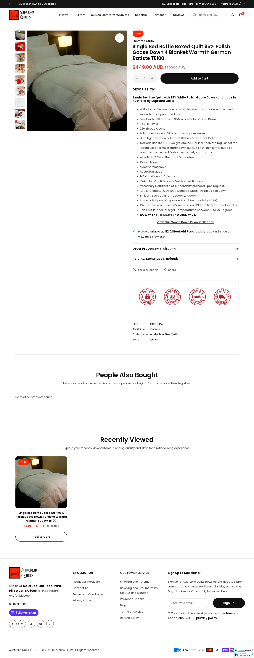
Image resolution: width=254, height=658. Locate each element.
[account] (233, 15)
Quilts (154, 339)
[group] (77, 81)
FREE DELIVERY (166, 215)
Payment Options (132, 599)
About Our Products (86, 582)
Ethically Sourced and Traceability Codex (168, 195)
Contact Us (81, 588)
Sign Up (228, 603)
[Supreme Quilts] (21, 15)
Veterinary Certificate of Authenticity (166, 186)
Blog (123, 605)
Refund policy (129, 618)
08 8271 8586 (18, 604)
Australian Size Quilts (164, 334)
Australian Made (151, 171)
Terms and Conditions (88, 594)
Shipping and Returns (134, 582)
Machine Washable (153, 167)
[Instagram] (22, 623)
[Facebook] (13, 623)
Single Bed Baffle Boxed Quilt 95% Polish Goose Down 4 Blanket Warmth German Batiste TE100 (41, 516)
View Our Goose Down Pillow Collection (185, 222)
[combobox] (208, 14)
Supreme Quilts (143, 41)
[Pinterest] (50, 623)
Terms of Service (131, 612)
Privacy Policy (82, 600)
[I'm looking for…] (194, 14)
